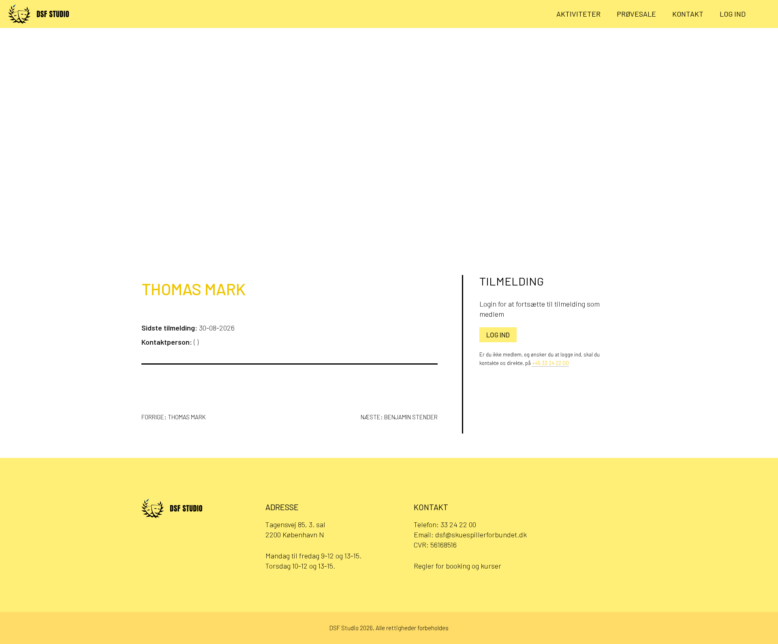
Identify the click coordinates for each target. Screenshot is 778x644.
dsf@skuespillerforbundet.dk (481, 534)
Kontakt (687, 13)
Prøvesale (636, 13)
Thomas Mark (193, 288)
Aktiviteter (578, 13)
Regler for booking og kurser (457, 565)
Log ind (733, 13)
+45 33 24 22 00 (550, 363)
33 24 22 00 (458, 524)
